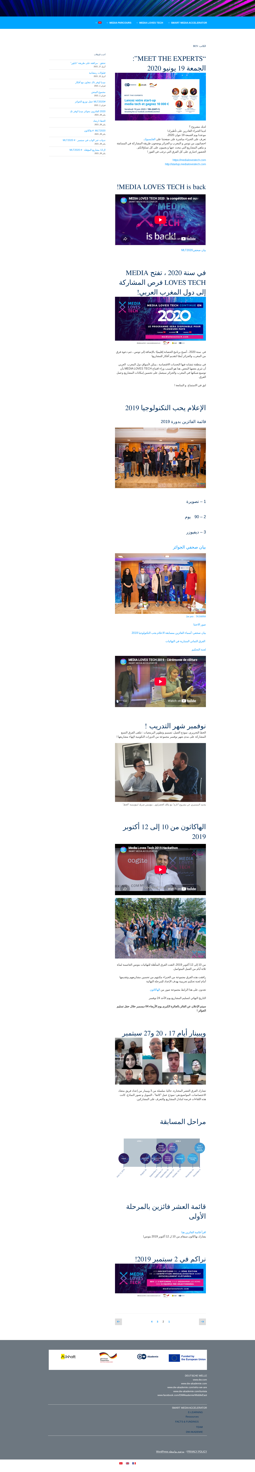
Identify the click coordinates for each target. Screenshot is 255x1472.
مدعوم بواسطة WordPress (170, 1451)
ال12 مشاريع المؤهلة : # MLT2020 (87, 149)
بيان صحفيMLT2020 (193, 250)
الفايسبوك (149, 139)
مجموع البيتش (98, 92)
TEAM (199, 1427)
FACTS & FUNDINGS (187, 1421)
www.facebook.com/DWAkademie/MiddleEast (182, 1395)
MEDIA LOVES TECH (151, 22)
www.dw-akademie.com (194, 1383)
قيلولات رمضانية (97, 72)
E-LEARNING (195, 1412)
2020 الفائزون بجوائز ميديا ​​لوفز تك (87, 111)
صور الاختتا (199, 624)
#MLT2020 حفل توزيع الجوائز (90, 101)
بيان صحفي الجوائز (189, 547)
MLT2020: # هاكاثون (94, 130)
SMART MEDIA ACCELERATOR (189, 22)
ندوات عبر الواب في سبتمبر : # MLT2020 (84, 140)
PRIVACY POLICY (197, 1451)
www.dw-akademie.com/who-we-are (187, 1387)
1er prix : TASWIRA (196, 616)
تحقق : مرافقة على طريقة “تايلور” (87, 63)
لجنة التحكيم (199, 649)
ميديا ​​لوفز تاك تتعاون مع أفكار (90, 82)
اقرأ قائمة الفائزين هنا (193, 1232)
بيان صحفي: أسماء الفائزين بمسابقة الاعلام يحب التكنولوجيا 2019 (169, 632)
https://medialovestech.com (189, 160)
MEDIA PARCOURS (120, 22)
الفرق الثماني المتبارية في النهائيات (185, 641)
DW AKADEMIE (194, 1431)
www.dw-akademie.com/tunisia (190, 1391)
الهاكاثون (155, 989)
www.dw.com (200, 1379)
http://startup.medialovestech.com (185, 164)
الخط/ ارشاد (99, 120)
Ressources (192, 1416)
